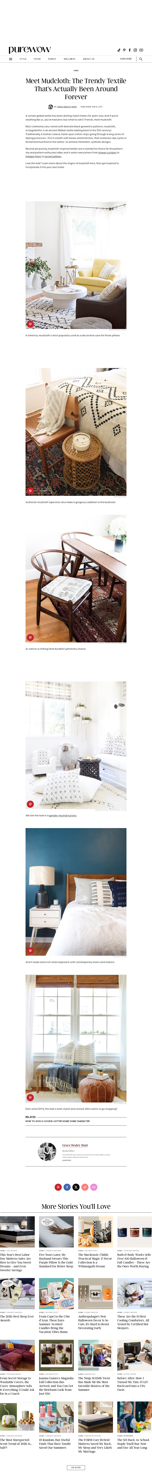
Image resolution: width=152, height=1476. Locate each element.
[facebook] (67, 1187)
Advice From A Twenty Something (113, 643)
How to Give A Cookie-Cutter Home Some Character (58, 1121)
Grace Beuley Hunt (67, 107)
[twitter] (76, 1187)
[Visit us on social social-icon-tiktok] (119, 50)
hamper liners (33, 156)
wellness (70, 59)
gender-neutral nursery (62, 815)
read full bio (66, 1160)
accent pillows (53, 156)
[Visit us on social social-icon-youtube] (141, 50)
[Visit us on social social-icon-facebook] (129, 50)
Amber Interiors (120, 497)
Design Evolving (120, 956)
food (37, 59)
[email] (5, 70)
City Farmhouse (120, 1103)
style (23, 59)
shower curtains (107, 153)
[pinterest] (5, 38)
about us (89, 59)
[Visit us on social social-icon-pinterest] (124, 50)
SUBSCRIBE (126, 59)
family (52, 59)
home (76, 71)
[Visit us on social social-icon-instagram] (135, 50)
